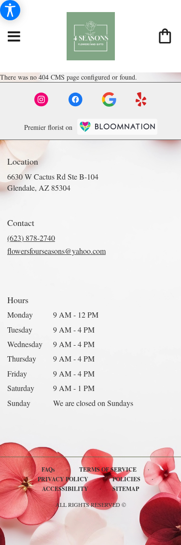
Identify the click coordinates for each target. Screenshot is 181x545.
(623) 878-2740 (31, 238)
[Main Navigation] (14, 37)
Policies (126, 479)
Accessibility (65, 489)
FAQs (48, 469)
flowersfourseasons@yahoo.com (56, 251)
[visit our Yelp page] (141, 99)
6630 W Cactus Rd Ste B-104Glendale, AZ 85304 (52, 181)
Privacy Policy (63, 479)
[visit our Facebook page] (75, 99)
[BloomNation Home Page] (117, 127)
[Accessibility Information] (10, 10)
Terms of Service (108, 469)
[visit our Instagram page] (41, 99)
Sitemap (125, 489)
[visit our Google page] (109, 99)
